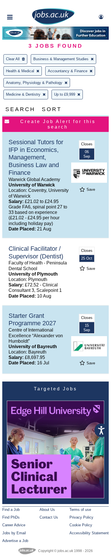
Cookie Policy (80, 525)
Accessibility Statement (89, 533)
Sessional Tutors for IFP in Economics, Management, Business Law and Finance (36, 157)
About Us (47, 509)
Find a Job (11, 509)
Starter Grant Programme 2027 (32, 319)
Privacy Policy (81, 517)
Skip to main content (22, 5)
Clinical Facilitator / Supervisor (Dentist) (36, 252)
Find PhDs (11, 517)
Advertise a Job (15, 541)
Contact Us (49, 517)
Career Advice (13, 525)
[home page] (53, 23)
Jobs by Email (14, 533)
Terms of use (80, 509)
